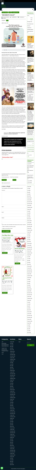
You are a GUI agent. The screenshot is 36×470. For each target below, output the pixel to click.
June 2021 (28, 304)
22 (32, 149)
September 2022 (29, 275)
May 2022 (28, 283)
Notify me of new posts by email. (7, 228)
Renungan (28, 21)
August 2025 (29, 209)
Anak (31, 21)
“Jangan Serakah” (6, 237)
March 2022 (12, 426)
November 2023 (29, 249)
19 (29, 149)
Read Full (5, 253)
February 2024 (29, 243)
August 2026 (29, 186)
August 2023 (12, 399)
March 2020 (29, 332)
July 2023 (28, 256)
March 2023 (29, 264)
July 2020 (11, 458)
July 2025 (28, 211)
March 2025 (29, 218)
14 (31, 147)
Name (3, 206)
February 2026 (12, 351)
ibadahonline (29, 27)
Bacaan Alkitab (29, 165)
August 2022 (29, 277)
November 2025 (29, 203)
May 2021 (11, 442)
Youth (31, 19)
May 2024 (28, 237)
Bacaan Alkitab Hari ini (30, 32)
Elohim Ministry (4, 12)
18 (28, 149)
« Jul (28, 156)
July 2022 (28, 279)
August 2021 (29, 300)
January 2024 (29, 245)
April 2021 (11, 443)
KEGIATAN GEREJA (30, 29)
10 (27, 147)
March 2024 (29, 241)
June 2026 (28, 190)
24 (27, 151)
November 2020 (29, 317)
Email (3, 212)
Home (28, 15)
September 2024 (29, 230)
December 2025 (29, 201)
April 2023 (28, 262)
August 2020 (12, 456)
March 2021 (12, 445)
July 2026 (28, 188)
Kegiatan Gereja (29, 175)
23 (33, 149)
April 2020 (28, 330)
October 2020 (29, 319)
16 (33, 147)
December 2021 (29, 292)
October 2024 (29, 228)
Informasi (28, 25)
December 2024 (29, 224)
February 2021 (29, 311)
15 (32, 147)
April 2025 (11, 367)
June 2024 (11, 383)
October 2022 (29, 273)
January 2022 (12, 429)
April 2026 (28, 194)
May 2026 (28, 192)
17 (27, 149)
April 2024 (28, 239)
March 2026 (12, 349)
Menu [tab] (3, 1)
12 (29, 147)
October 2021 (29, 296)
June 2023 (28, 258)
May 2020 (28, 328)
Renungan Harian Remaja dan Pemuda (30, 177)
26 (29, 151)
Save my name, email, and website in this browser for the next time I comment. (14, 224)
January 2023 (12, 410)
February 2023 (29, 266)
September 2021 (29, 298)
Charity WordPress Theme (15, 468)
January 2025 (29, 222)
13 (30, 147)
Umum (31, 17)
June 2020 (11, 459)
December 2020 (29, 315)
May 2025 (11, 365)
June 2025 (11, 364)
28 (31, 151)
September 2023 (12, 397)
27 (30, 151)
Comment (3, 190)
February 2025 (29, 220)
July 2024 (11, 381)
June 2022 (28, 281)
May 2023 (28, 260)
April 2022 (28, 285)
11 (28, 147)
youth (28, 182)
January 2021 (29, 313)
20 (30, 149)
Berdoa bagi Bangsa (20, 248)
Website (3, 217)
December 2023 (29, 247)
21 (31, 149)
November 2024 (29, 226)
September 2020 (29, 321)
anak (10, 12)
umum (3, 352)
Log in (19, 341)
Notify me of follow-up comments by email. (9, 226)
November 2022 (12, 413)
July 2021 (28, 302)
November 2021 (29, 294)
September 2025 (29, 207)
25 (28, 151)
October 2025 (29, 205)
